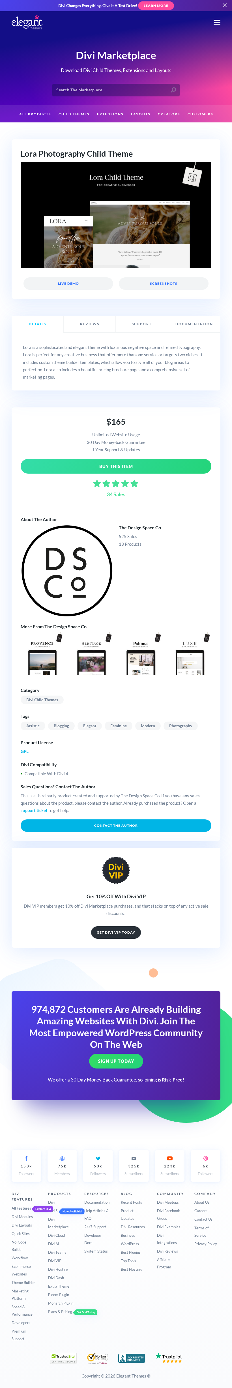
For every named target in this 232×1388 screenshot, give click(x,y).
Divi (51, 1202)
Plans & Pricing (60, 1311)
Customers (200, 114)
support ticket (34, 810)
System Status (96, 1251)
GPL (25, 751)
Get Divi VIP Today (116, 932)
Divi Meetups (168, 1202)
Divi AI (53, 1244)
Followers (26, 1170)
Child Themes (74, 114)
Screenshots (163, 283)
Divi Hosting (58, 1269)
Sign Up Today (116, 1061)
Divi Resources (133, 1227)
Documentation (96, 1202)
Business (128, 1235)
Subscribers (133, 1170)
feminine (118, 725)
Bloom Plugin (58, 1294)
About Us (201, 1202)
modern (148, 725)
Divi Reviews (167, 1251)
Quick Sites (21, 1233)
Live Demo (68, 283)
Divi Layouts (22, 1225)
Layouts (140, 114)
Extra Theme (58, 1286)
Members (62, 1170)
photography (180, 725)
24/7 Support (95, 1227)
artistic (33, 725)
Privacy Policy (205, 1244)
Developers (21, 1322)
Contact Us (203, 1219)
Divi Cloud (56, 1235)
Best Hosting (131, 1269)
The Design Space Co (140, 527)
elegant (89, 725)
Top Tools (128, 1261)
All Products (35, 114)
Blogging (61, 725)
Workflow (20, 1258)
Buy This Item (116, 466)
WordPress (130, 1244)
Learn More (156, 5)
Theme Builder (23, 1282)
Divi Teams (57, 1252)
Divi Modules (22, 1216)
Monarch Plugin (60, 1303)
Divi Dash (56, 1277)
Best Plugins (131, 1252)
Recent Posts (131, 1202)
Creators (169, 114)
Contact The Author (116, 825)
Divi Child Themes (42, 699)
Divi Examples (168, 1227)
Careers (200, 1210)
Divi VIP (54, 1261)
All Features (21, 1208)
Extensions (110, 114)
